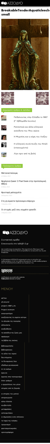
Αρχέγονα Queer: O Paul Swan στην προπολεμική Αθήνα (23, 182)
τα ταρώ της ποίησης (9, 421)
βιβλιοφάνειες (6, 350)
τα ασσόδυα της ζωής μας (11, 333)
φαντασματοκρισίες (9, 428)
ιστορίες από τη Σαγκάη (10, 388)
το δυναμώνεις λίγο (9, 361)
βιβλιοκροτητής (7, 346)
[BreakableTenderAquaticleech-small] (25, 89)
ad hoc (4, 298)
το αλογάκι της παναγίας (11, 321)
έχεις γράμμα (6, 381)
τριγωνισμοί (5, 425)
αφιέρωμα (5, 337)
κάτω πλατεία (6, 402)
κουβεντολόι (6, 405)
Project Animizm (7, 310)
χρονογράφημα (7, 432)
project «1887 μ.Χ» (8, 306)
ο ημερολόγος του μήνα (10, 384)
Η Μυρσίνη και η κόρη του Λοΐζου (30, 137)
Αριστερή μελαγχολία (11, 192)
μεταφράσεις (6, 409)
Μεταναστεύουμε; (9, 173)
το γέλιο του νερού (8, 354)
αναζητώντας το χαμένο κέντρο (13, 317)
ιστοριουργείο (6, 398)
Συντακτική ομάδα (10, 240)
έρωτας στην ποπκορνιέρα (11, 377)
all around (5, 302)
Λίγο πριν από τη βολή (25, 153)
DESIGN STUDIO (10, 279)
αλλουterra (5, 325)
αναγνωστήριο (7, 314)
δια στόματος (6, 358)
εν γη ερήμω (6, 369)
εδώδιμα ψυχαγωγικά (9, 365)
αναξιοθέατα (6, 329)
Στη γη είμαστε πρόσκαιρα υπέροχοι (18, 201)
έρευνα (4, 373)
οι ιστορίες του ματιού (10, 394)
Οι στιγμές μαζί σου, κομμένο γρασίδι (18, 209)
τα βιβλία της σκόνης (9, 340)
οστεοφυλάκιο (7, 413)
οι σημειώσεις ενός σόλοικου (12, 417)
